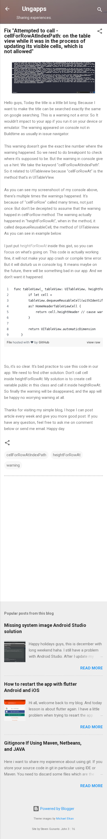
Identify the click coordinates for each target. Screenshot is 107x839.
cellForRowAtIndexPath (26, 455)
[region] (53, 312)
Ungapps (34, 8)
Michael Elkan (65, 818)
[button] (100, 32)
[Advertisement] (53, 539)
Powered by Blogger (56, 808)
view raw (93, 342)
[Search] (100, 10)
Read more (91, 668)
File (10, 342)
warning (13, 465)
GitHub (44, 342)
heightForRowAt (67, 455)
